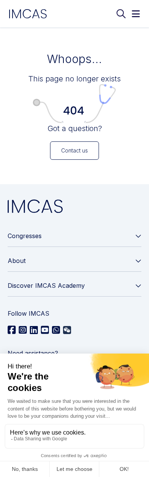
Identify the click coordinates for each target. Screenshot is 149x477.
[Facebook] (12, 330)
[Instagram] (23, 330)
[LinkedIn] (34, 330)
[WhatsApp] (56, 330)
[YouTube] (45, 330)
